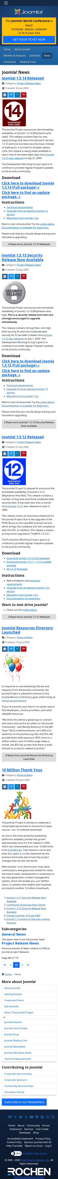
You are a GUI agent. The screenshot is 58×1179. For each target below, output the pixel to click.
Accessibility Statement (20, 1138)
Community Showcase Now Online (26, 904)
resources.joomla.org (14, 700)
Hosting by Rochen (29, 1177)
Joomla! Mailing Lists (15, 1040)
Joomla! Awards (13, 1022)
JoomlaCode (15, 850)
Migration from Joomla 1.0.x (22, 595)
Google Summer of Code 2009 (23, 915)
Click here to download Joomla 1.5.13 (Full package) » (28, 363)
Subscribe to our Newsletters (24, 1102)
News (47, 55)
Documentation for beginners (23, 598)
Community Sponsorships (18, 1086)
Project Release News (29, 83)
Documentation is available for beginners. (25, 227)
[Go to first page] (5, 965)
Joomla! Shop (11, 1034)
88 (16, 965)
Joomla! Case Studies (16, 1028)
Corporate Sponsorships (18, 1073)
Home (7, 49)
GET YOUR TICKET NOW (29, 39)
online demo (47, 224)
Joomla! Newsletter (15, 1046)
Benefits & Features (15, 55)
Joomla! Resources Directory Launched (27, 630)
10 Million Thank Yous (22, 769)
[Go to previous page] (10, 965)
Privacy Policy (43, 1138)
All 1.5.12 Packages (17, 569)
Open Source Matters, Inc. (35, 1160)
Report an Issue (34, 1145)
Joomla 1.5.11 (15, 506)
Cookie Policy (14, 1142)
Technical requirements (20, 207)
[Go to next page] (22, 965)
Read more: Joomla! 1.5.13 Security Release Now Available (30, 424)
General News (25, 637)
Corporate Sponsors (15, 1080)
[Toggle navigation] (6, 3)
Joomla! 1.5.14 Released (23, 78)
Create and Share (14, 1000)
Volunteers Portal (14, 1092)
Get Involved (11, 1006)
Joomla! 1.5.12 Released (23, 436)
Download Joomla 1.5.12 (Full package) (28, 558)
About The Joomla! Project (18, 1012)
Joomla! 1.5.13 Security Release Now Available (22, 257)
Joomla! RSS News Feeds (17, 1052)
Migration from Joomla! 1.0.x (23, 218)
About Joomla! (22, 49)
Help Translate (14, 1145)
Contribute (10, 62)
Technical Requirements (17, 1058)
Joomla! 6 (35, 55)
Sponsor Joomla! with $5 (37, 1142)
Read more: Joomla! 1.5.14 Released (30, 244)
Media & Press (28, 62)
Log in (48, 1145)
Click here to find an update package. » (26, 194)
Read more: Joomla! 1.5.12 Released (30, 616)
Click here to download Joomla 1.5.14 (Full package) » (28, 185)
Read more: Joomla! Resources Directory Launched (30, 757)
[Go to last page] (28, 965)
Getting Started (13, 994)
